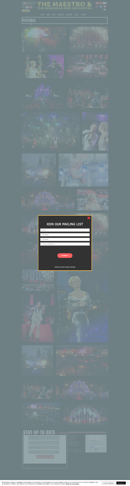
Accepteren (121, 483)
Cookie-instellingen (108, 483)
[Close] (128, 483)
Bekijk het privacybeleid (72, 484)
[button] (88, 217)
